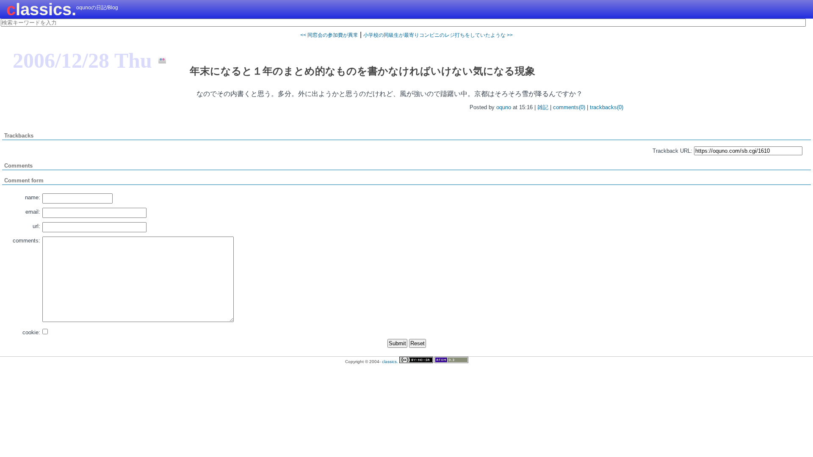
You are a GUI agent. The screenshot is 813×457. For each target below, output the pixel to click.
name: (32, 197)
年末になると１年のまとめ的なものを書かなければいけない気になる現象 (362, 71)
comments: (26, 240)
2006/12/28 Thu (82, 60)
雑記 (542, 107)
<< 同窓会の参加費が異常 (329, 35)
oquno (503, 107)
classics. (41, 9)
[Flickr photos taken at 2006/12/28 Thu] (159, 60)
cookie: (31, 332)
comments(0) (569, 107)
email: (32, 212)
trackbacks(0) (606, 107)
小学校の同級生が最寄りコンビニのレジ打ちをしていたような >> (438, 35)
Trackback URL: (672, 151)
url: (36, 226)
